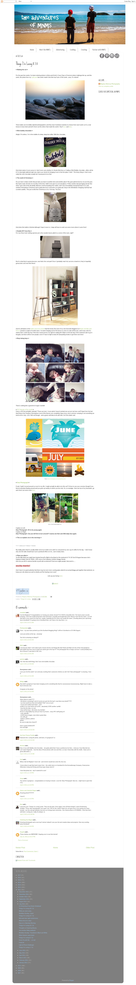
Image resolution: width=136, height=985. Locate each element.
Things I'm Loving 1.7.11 (26, 947)
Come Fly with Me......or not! (27, 940)
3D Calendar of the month (24, 409)
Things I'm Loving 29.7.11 (26, 908)
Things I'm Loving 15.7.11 (26, 925)
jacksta (22, 659)
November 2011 (24, 894)
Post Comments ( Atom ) (31, 851)
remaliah (23, 612)
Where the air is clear (25, 920)
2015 (19, 880)
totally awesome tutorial (37, 328)
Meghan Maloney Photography (110, 84)
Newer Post (20, 848)
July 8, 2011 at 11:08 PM (27, 814)
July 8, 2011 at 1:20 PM (27, 773)
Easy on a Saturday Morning (27, 923)
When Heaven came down (26, 935)
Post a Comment (23, 840)
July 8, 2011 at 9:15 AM (27, 676)
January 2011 (23, 962)
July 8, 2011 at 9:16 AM (27, 691)
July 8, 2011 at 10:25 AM (27, 729)
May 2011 (22, 953)
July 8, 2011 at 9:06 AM (27, 664)
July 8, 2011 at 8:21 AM (27, 622)
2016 (19, 877)
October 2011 (23, 896)
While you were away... (25, 911)
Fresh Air (21, 942)
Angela (22, 832)
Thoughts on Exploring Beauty (28, 928)
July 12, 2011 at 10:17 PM (27, 836)
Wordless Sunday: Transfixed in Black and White (33, 932)
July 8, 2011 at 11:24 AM (27, 754)
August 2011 (23, 901)
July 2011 (22, 904)
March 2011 (23, 957)
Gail (21, 759)
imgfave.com (22, 545)
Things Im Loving (25, 599)
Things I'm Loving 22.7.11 (26, 915)
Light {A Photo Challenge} (26, 945)
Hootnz (22, 745)
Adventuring (60, 50)
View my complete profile (106, 86)
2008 (19, 970)
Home (32, 50)
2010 (19, 965)
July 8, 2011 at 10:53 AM (27, 740)
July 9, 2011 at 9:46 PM (27, 826)
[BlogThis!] (35, 599)
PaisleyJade (24, 628)
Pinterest (34, 545)
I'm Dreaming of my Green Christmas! (30, 906)
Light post (34, 77)
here (64, 127)
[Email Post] (51, 596)
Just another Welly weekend (27, 930)
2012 (19, 887)
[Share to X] (37, 599)
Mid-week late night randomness (28, 918)
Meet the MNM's (45, 50)
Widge (22, 681)
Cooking (73, 50)
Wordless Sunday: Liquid (26, 913)
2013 (19, 885)
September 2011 (24, 899)
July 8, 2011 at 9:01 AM (27, 653)
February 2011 (23, 960)
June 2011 (22, 950)
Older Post (90, 848)
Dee (21, 804)
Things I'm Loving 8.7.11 (26, 937)
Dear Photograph (22, 482)
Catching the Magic (26, 820)
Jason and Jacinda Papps (28, 790)
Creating (84, 50)
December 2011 (24, 891)
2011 (19, 889)
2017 (19, 875)
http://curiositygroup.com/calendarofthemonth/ (57, 478)
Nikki (21, 645)
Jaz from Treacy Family (27, 735)
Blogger (71, 980)
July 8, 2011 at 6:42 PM (27, 798)
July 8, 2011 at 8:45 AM (27, 639)
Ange (22, 778)
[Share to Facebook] (39, 599)
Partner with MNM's (99, 50)
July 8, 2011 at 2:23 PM (27, 785)
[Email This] (33, 599)
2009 (19, 968)
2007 (19, 973)
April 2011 (22, 955)
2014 (19, 882)
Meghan (28, 545)
